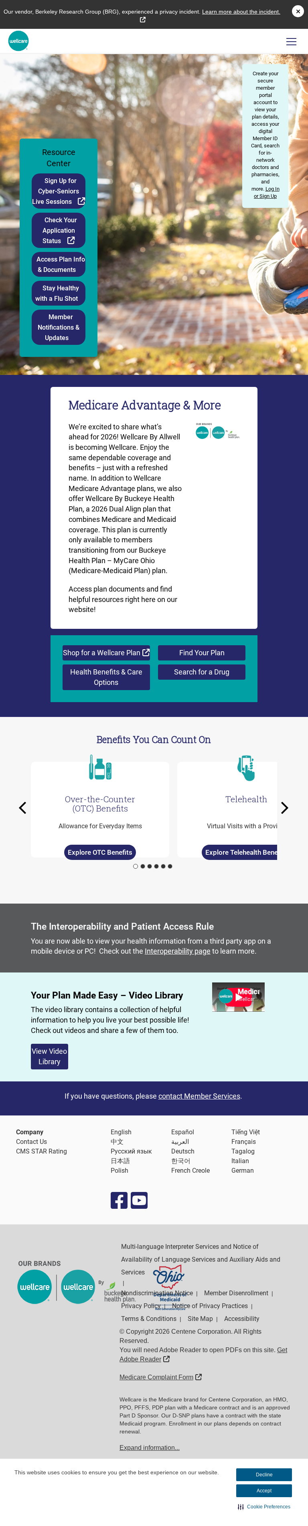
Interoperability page (178, 951)
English (121, 1132)
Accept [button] (264, 1491)
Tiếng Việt (245, 1132)
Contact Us (31, 1142)
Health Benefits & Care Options (106, 677)
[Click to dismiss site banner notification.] (298, 11)
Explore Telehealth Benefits (246, 852)
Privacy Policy (141, 1306)
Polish (119, 1170)
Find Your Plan (202, 652)
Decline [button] (264, 1475)
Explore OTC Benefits (100, 852)
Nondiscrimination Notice (157, 1293)
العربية (180, 1142)
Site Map (200, 1319)
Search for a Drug (201, 672)
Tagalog (243, 1151)
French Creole (190, 1170)
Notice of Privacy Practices (210, 1306)
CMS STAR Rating (41, 1151)
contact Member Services (199, 1096)
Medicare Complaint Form (161, 1377)
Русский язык (131, 1151)
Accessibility (241, 1319)
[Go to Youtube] (139, 1200)
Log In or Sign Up (267, 192)
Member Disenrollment (236, 1293)
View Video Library (49, 1056)
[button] (264, 1506)
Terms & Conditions (148, 1319)
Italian (240, 1161)
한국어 (180, 1161)
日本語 (120, 1161)
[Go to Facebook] (119, 1200)
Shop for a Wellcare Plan (106, 652)
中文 (117, 1142)
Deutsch (183, 1151)
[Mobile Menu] (291, 41)
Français (243, 1142)
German (242, 1170)
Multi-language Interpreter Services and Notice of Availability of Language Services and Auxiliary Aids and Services (200, 1259)
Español (182, 1132)
